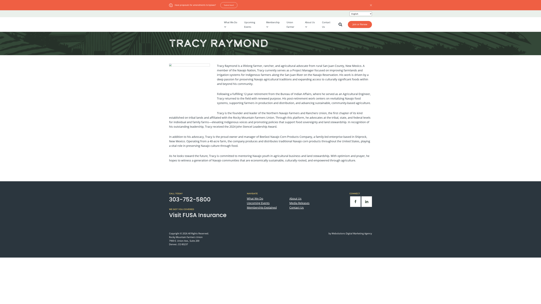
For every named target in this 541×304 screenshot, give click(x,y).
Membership (273, 22)
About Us (310, 22)
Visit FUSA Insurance (198, 215)
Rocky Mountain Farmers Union (186, 237)
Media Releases (299, 203)
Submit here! (229, 5)
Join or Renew (360, 24)
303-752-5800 (190, 199)
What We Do (230, 22)
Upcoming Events (258, 203)
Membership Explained (262, 207)
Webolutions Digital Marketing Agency (352, 233)
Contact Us (296, 207)
